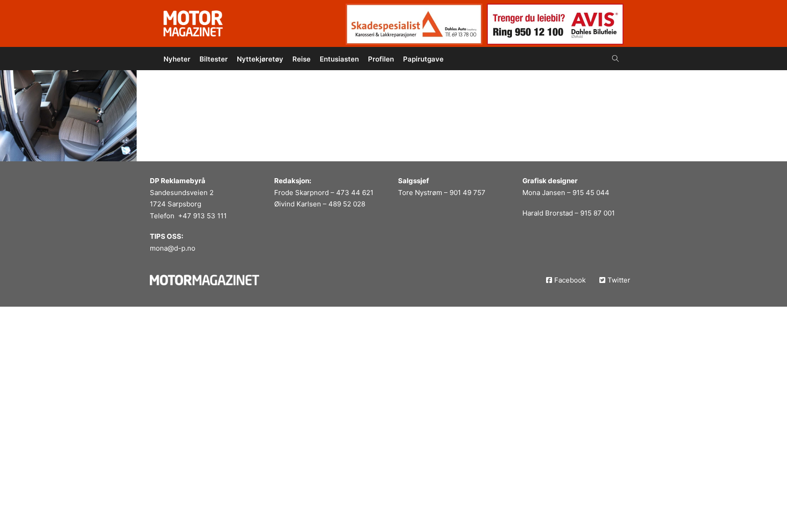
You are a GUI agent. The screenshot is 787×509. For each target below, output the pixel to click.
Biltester (213, 59)
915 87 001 (597, 213)
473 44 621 (354, 192)
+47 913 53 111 (202, 215)
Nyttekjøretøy (260, 59)
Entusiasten (339, 59)
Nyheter (177, 59)
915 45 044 (590, 192)
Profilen (381, 59)
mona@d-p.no (172, 248)
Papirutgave (423, 59)
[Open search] (615, 59)
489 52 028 (346, 204)
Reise (301, 59)
